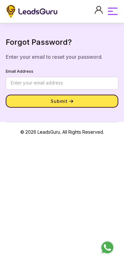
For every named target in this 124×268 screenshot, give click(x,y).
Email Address (19, 71)
